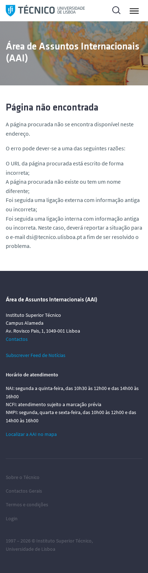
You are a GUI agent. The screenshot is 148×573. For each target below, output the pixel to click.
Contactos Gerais (24, 491)
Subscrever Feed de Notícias (35, 355)
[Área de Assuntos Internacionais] (45, 10)
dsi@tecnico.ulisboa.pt (54, 236)
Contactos (17, 339)
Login (12, 518)
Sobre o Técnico (23, 477)
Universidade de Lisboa (30, 549)
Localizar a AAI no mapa (31, 434)
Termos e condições (27, 504)
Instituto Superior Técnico (64, 540)
